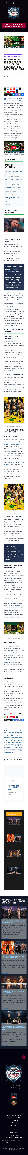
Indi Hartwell (16, 739)
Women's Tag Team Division (10, 749)
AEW (5, 54)
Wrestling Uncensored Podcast (12, 56)
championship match (14, 734)
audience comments (15, 730)
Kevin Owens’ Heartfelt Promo (13, 174)
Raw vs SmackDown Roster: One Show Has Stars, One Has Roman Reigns (12, 957)
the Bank (17, 605)
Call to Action (8, 201)
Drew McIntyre (10, 735)
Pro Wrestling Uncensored (14, 54)
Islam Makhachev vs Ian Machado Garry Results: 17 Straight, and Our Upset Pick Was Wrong (13, 1027)
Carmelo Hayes (18, 732)
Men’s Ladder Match (11, 191)
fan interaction (15, 737)
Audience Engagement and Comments (12, 197)
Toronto (21, 747)
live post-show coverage (9, 742)
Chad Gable (6, 734)
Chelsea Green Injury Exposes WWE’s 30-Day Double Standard (12, 992)
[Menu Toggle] (14, 31)
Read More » (5, 938)
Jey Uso (9, 740)
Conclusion (8, 204)
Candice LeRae (10, 732)
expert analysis (7, 737)
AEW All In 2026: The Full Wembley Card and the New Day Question (13, 921)
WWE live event (15, 750)
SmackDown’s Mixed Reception (14, 182)
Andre (7, 730)
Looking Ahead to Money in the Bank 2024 (13, 188)
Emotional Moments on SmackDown (14, 171)
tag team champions (13, 747)
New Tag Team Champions (12, 176)
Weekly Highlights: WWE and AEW (13, 179)
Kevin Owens (14, 740)
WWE (23, 56)
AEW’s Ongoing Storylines (12, 184)
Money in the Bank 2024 (11, 444)
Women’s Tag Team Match (12, 194)
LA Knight (20, 740)
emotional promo (19, 735)
